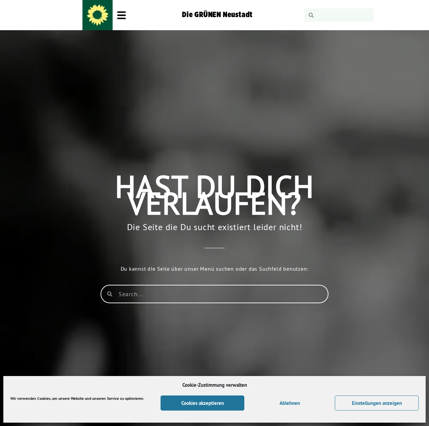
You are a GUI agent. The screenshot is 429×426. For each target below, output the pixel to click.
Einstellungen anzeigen (377, 403)
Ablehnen (290, 403)
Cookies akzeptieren (202, 403)
